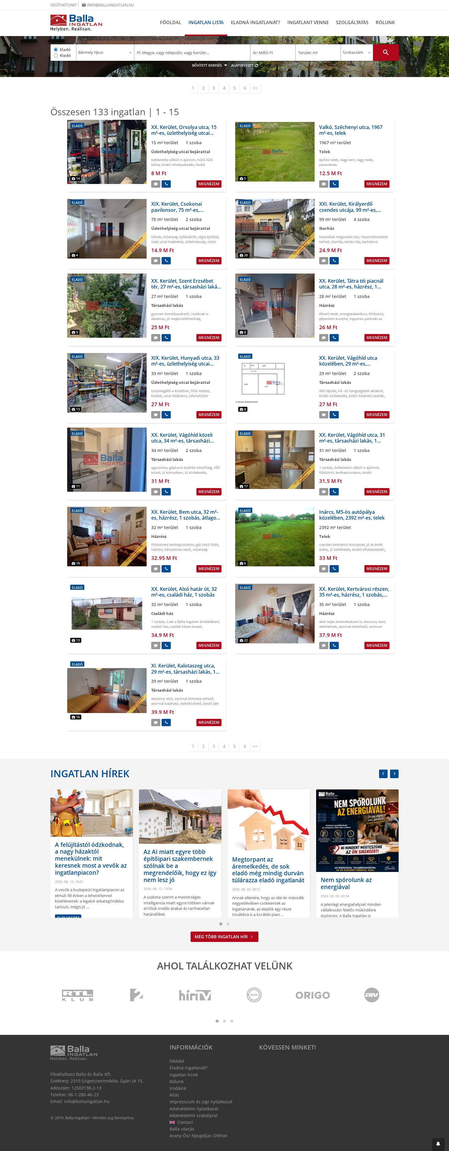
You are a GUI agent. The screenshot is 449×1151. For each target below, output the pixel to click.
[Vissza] (383, 774)
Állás (174, 1095)
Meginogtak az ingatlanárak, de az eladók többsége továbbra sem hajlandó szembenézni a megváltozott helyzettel (364, 866)
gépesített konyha (333, 318)
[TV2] (136, 995)
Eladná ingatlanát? (255, 22)
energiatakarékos (353, 313)
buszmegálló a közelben (170, 390)
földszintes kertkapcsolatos (172, 544)
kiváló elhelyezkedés (178, 164)
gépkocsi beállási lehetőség (190, 467)
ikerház (337, 241)
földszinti (376, 313)
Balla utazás (182, 1129)
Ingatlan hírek (89, 773)
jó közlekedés (195, 472)
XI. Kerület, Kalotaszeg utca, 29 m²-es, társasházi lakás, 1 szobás (183, 671)
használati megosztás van (339, 236)
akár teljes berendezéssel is (340, 621)
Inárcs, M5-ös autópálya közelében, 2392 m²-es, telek (352, 515)
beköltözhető (191, 703)
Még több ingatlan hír (222, 937)
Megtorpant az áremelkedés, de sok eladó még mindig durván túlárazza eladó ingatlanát (187, 869)
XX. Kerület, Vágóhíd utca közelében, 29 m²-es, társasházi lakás (348, 364)
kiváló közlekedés (333, 395)
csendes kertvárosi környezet (342, 544)
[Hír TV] (195, 995)
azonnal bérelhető (353, 626)
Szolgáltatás (352, 22)
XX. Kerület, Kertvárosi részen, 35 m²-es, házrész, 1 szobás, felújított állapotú (354, 595)
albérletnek (328, 626)
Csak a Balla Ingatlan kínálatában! (192, 621)
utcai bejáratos (175, 395)
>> (255, 88)
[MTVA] (254, 995)
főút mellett (200, 390)
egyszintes (159, 467)
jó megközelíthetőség (183, 318)
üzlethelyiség (195, 241)
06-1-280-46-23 (83, 1095)
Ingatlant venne (308, 22)
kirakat (156, 395)
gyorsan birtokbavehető (170, 313)
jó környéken (172, 472)
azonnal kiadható (165, 703)
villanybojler (198, 395)
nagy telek (364, 159)
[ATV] (372, 995)
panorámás (328, 164)
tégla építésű (208, 236)
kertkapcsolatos (348, 472)
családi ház (159, 626)
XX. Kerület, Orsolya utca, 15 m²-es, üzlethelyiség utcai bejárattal (184, 133)
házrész (157, 549)
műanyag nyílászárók (179, 236)
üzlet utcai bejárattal (167, 241)
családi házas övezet (186, 626)
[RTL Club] (78, 995)
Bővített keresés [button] (207, 65)
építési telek (328, 159)
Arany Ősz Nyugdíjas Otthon (199, 1135)
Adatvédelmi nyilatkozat (194, 1109)
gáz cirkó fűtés (207, 544)
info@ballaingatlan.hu (108, 5)
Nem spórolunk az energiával (264, 883)
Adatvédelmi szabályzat (194, 1115)
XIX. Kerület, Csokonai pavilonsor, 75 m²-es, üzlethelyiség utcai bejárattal (184, 209)
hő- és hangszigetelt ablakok (360, 390)
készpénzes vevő (178, 549)
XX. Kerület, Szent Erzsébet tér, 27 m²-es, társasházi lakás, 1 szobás (186, 287)
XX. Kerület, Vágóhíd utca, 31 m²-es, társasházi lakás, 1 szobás (352, 441)
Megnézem (209, 183)
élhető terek (328, 313)
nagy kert (347, 159)
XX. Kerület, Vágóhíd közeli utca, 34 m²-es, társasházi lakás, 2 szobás (182, 441)
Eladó (65, 49)
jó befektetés (340, 549)
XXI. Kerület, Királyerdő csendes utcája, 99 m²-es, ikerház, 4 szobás (348, 209)
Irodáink (178, 1088)
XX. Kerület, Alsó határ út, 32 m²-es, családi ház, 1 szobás (184, 592)
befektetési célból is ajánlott (173, 159)
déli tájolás (327, 390)
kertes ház (352, 241)
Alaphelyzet (242, 65)
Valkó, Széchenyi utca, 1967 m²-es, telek (350, 130)
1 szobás (326, 467)
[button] (438, 1144)
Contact (184, 1122)
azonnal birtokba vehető (194, 698)
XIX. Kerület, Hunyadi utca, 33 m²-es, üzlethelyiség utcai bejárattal (185, 364)
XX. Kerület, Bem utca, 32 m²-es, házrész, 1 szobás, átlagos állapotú (185, 518)
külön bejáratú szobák (366, 395)
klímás (156, 236)
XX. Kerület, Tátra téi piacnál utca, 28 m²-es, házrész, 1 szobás (351, 287)
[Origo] (313, 995)
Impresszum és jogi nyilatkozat (201, 1102)
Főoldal (170, 22)
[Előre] (394, 774)
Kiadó (65, 55)
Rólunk (385, 22)
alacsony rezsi (374, 621)
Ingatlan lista (206, 22)
